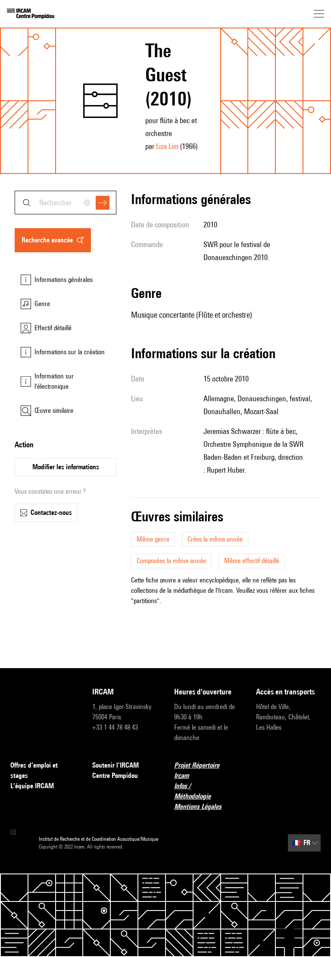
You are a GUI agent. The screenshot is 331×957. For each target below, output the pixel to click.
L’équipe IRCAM (32, 786)
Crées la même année (215, 539)
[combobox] (65, 202)
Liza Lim (167, 146)
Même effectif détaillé (251, 561)
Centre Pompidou (115, 775)
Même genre (153, 539)
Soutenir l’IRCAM (115, 765)
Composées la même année (171, 561)
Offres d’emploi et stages (34, 770)
